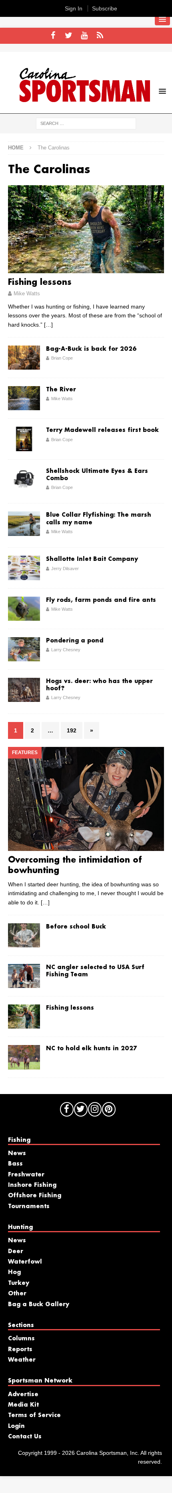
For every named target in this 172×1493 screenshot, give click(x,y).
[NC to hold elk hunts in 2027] (24, 1057)
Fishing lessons (40, 282)
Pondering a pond (74, 641)
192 (71, 730)
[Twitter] (69, 36)
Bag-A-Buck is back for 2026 (91, 349)
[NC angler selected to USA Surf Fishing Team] (24, 976)
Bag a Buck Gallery (38, 1304)
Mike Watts (27, 293)
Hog (14, 1272)
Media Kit (23, 1405)
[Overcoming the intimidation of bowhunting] (86, 799)
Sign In (73, 8)
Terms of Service (34, 1415)
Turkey (18, 1283)
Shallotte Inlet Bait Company (92, 559)
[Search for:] (86, 123)
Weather (22, 1360)
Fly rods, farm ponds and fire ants (101, 600)
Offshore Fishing (34, 1195)
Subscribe (104, 8)
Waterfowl (25, 1262)
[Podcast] (100, 36)
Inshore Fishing (32, 1185)
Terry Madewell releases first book (102, 430)
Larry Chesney (65, 649)
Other (17, 1294)
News (17, 1153)
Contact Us (25, 1437)
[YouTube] (84, 36)
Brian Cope (62, 358)
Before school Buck (76, 927)
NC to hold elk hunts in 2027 (91, 1048)
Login (16, 1426)
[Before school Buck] (24, 935)
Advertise (23, 1394)
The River (61, 390)
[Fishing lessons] (86, 229)
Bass (15, 1164)
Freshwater (26, 1175)
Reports (20, 1349)
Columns (21, 1339)
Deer (15, 1251)
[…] (48, 324)
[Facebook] (53, 36)
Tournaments (29, 1206)
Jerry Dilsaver (65, 568)
